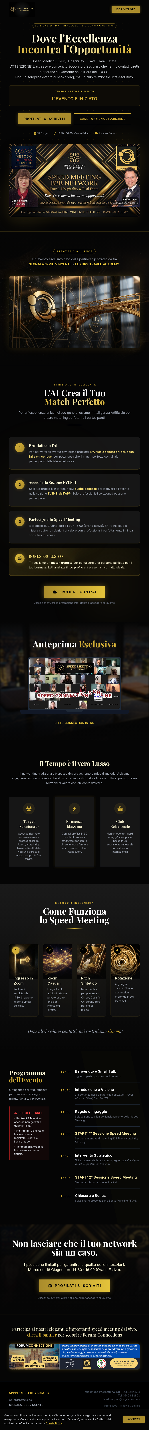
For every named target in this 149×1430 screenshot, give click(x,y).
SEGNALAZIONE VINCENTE (26, 1404)
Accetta (133, 1419)
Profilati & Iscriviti (44, 119)
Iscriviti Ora (126, 9)
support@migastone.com (125, 1399)
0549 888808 (131, 1395)
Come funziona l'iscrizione (102, 118)
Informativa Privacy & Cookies (122, 1405)
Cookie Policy (54, 1423)
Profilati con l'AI (77, 592)
